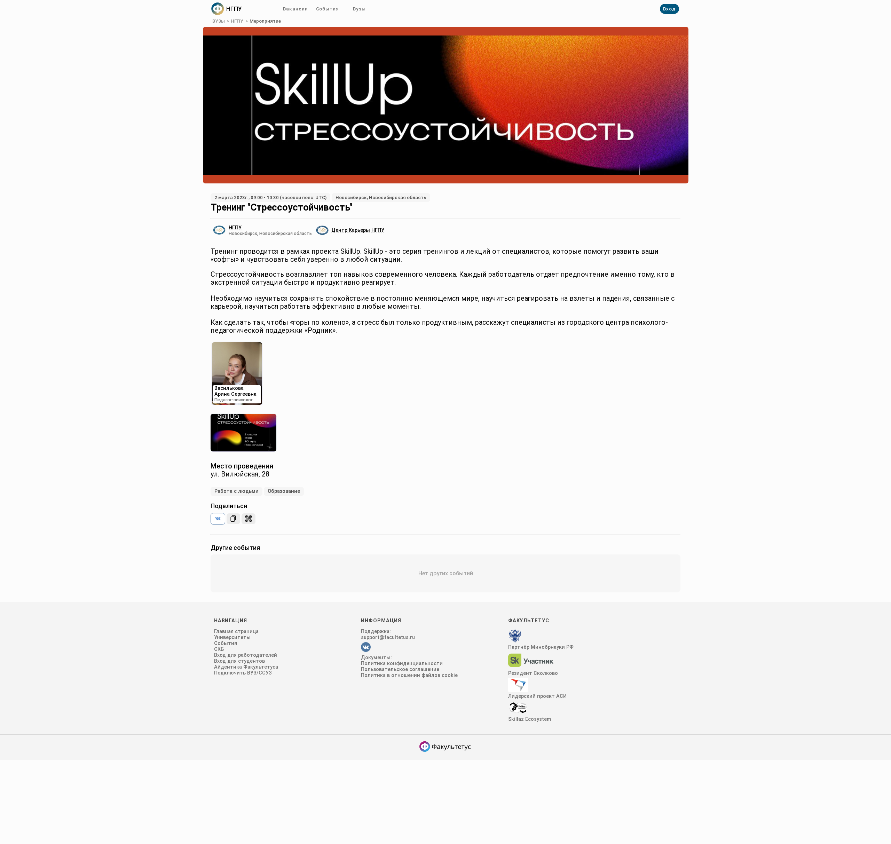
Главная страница (236, 631)
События (327, 8)
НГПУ (237, 21)
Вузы (359, 8)
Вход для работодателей (245, 655)
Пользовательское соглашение (400, 669)
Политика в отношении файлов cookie (409, 675)
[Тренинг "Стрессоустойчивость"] (218, 518)
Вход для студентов (239, 661)
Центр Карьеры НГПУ (358, 230)
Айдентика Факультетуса (246, 667)
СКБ (219, 649)
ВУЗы (218, 21)
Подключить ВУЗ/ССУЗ (243, 673)
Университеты (232, 637)
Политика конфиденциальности (402, 663)
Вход (669, 8)
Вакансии (295, 8)
